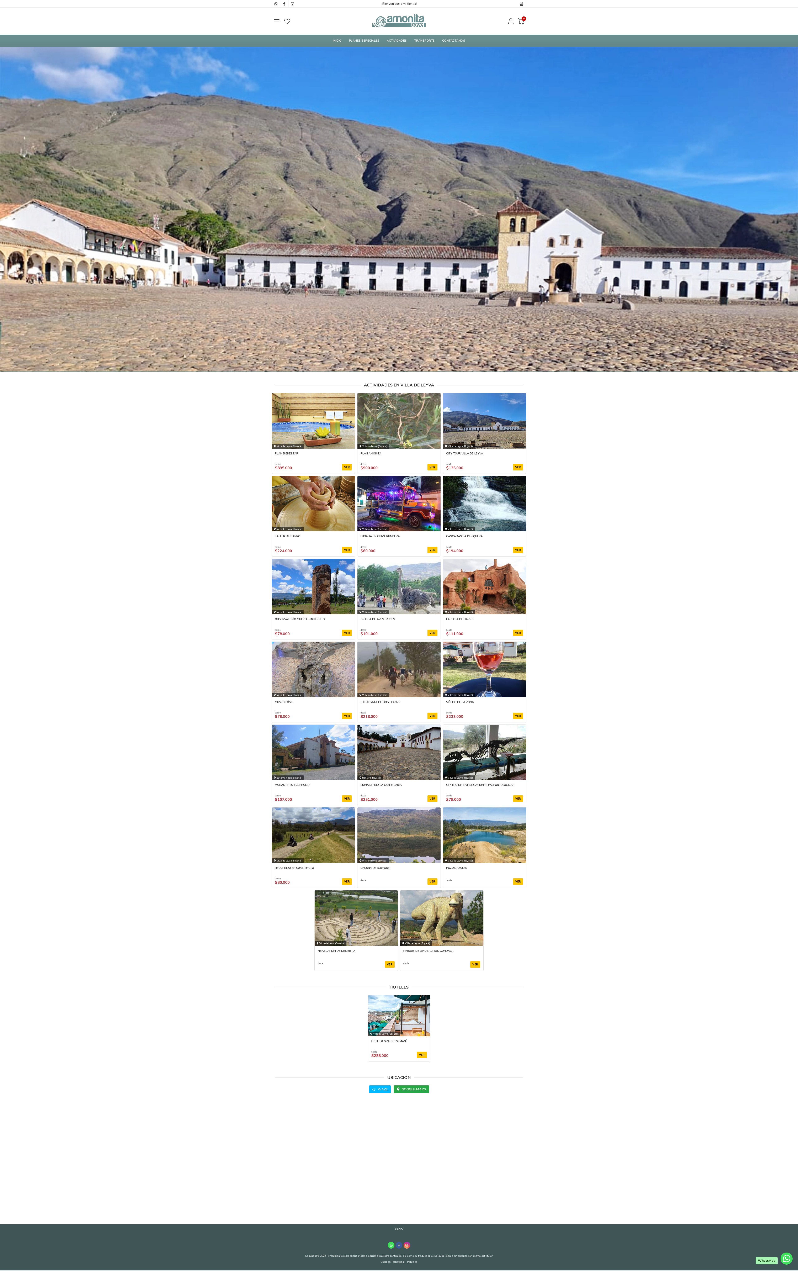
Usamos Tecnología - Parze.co (399, 1262)
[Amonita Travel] (399, 21)
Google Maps (413, 1089)
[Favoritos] (287, 21)
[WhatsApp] (276, 3)
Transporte (424, 41)
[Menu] (277, 21)
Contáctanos (453, 41)
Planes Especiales (364, 41)
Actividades (397, 41)
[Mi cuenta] (521, 3)
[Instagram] (292, 3)
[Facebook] (284, 3)
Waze (382, 1089)
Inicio (337, 41)
